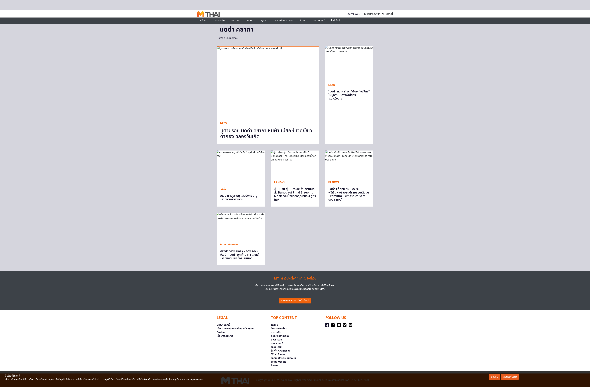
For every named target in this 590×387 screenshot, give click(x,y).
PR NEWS (279, 182)
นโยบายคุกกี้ (223, 325)
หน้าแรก (204, 20)
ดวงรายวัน (276, 340)
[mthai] (208, 14)
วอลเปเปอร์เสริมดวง (283, 20)
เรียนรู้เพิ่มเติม (510, 377)
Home (220, 38)
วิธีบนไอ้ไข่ (276, 347)
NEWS (223, 123)
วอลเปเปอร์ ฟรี (278, 362)
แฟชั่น (223, 189)
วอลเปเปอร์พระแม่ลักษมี (283, 358)
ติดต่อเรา (221, 332)
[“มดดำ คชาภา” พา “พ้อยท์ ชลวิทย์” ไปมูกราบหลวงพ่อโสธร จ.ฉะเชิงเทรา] (349, 63)
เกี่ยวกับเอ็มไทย (225, 336)
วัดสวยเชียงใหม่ (279, 328)
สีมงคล (274, 365)
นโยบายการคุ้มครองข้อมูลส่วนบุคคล (235, 328)
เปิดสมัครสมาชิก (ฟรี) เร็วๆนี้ (295, 300)
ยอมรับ (494, 377)
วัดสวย (303, 20)
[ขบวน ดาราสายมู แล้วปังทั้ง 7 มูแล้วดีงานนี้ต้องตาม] (241, 167)
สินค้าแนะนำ (354, 14)
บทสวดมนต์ (318, 20)
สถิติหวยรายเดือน (280, 336)
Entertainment (229, 244)
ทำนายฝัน (220, 20)
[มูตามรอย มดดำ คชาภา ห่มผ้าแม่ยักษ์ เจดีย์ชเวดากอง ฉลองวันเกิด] (268, 82)
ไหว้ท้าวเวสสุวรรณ (280, 351)
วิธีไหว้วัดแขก (278, 354)
